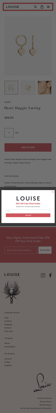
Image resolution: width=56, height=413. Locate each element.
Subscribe (28, 215)
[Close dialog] (53, 192)
